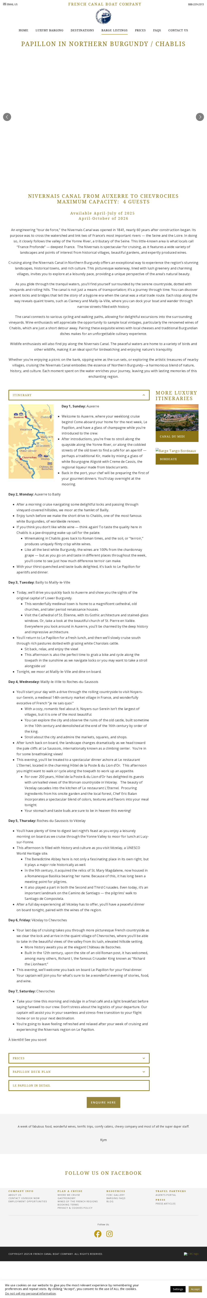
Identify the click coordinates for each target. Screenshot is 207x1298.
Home (23, 30)
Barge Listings (114, 30)
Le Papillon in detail (32, 1085)
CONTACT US (178, 30)
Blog (110, 1201)
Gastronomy (67, 1198)
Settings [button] (178, 1289)
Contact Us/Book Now (24, 1198)
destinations (82, 30)
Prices (140, 30)
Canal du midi (172, 436)
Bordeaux (168, 459)
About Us (14, 1194)
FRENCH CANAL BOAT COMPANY (105, 4)
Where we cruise (69, 1194)
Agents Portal (166, 1194)
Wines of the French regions (78, 1201)
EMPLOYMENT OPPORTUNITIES (27, 1201)
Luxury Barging (49, 30)
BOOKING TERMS (68, 1204)
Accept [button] (195, 1289)
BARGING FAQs (116, 1198)
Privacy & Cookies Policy (75, 1207)
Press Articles (165, 1203)
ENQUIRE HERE (103, 1102)
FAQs (157, 30)
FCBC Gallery (116, 1194)
